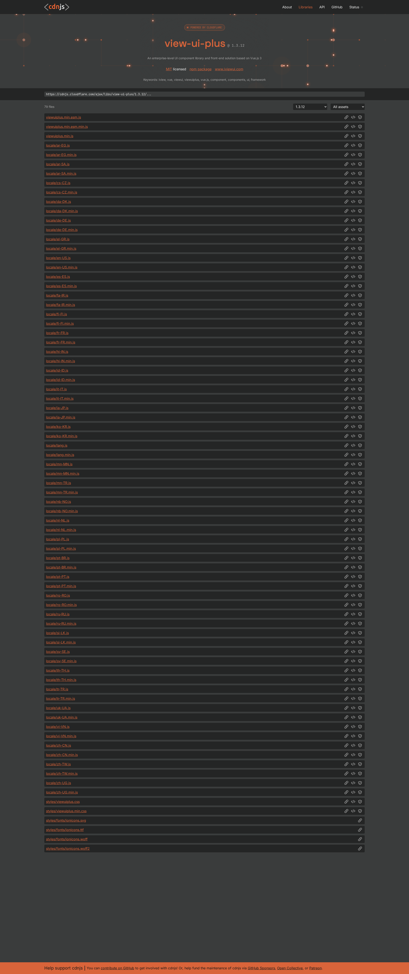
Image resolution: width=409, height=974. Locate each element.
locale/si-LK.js (57, 633)
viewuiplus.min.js (59, 136)
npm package (201, 69)
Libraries (306, 7)
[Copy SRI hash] (360, 117)
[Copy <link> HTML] (353, 802)
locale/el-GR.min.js (61, 248)
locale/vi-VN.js (57, 727)
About (287, 7)
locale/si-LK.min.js (61, 642)
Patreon (315, 968)
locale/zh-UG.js (58, 783)
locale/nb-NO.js (58, 502)
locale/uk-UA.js (58, 708)
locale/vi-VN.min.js (61, 736)
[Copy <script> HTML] (353, 117)
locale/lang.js (56, 445)
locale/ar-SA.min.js (61, 173)
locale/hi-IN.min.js (60, 361)
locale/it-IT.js (56, 389)
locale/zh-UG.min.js (62, 792)
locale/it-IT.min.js (59, 398)
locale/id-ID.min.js (60, 380)
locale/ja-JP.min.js (60, 417)
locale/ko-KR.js (58, 427)
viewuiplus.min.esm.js (63, 117)
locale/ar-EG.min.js (61, 155)
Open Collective (290, 968)
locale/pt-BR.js (57, 558)
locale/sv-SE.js (58, 652)
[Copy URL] (346, 117)
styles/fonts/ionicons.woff (67, 839)
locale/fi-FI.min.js (60, 323)
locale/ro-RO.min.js (61, 605)
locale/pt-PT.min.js (61, 586)
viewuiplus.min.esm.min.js (67, 126)
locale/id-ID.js (57, 370)
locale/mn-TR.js (58, 483)
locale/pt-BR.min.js (61, 567)
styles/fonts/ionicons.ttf (65, 830)
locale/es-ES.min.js (61, 286)
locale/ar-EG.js (58, 145)
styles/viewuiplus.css (63, 802)
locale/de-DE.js (58, 220)
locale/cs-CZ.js (58, 183)
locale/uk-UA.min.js (61, 717)
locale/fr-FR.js (57, 333)
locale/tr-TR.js (57, 689)
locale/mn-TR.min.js (62, 492)
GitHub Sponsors (261, 968)
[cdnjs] (56, 7)
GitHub (337, 7)
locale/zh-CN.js (58, 745)
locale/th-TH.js (57, 670)
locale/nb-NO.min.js (62, 511)
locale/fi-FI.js (56, 314)
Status (354, 7)
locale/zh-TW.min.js (62, 773)
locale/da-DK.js (58, 201)
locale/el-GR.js (57, 239)
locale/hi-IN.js (57, 352)
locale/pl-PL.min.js (61, 548)
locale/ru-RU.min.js (61, 623)
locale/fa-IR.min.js (60, 305)
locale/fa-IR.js (57, 295)
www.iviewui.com (229, 69)
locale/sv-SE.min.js (61, 661)
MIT (169, 69)
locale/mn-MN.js (59, 464)
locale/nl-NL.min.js (61, 530)
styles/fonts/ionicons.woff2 (68, 848)
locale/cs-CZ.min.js (61, 192)
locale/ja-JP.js (57, 408)
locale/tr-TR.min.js (60, 698)
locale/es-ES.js (58, 276)
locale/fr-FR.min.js (60, 342)
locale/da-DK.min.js (62, 211)
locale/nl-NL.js (57, 520)
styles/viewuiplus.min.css (66, 811)
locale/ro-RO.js (58, 595)
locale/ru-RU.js (57, 614)
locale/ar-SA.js (57, 164)
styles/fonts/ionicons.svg (66, 820)
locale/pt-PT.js (57, 577)
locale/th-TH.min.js (61, 680)
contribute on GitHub (117, 968)
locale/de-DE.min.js (62, 230)
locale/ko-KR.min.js (61, 436)
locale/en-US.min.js (61, 267)
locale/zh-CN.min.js (62, 755)
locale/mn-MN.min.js (62, 473)
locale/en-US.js (58, 258)
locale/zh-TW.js (58, 764)
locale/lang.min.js (60, 455)
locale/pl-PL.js (57, 539)
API (322, 7)
